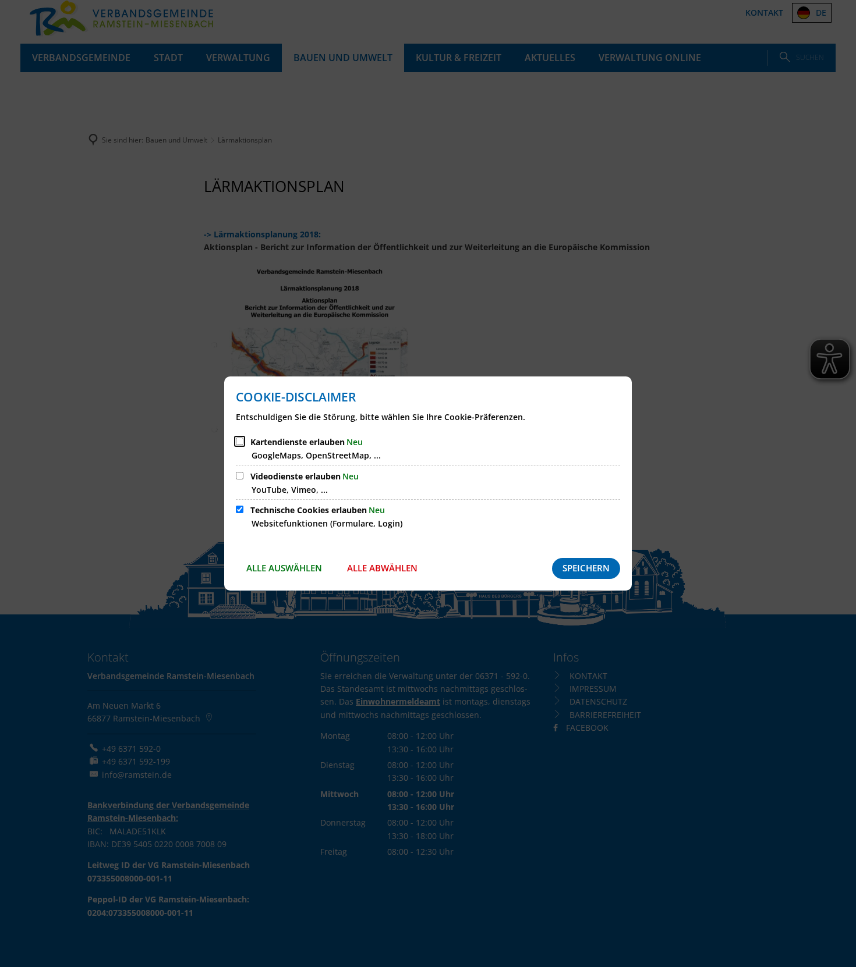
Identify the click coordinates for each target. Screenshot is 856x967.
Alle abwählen (382, 568)
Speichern (586, 568)
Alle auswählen (284, 568)
